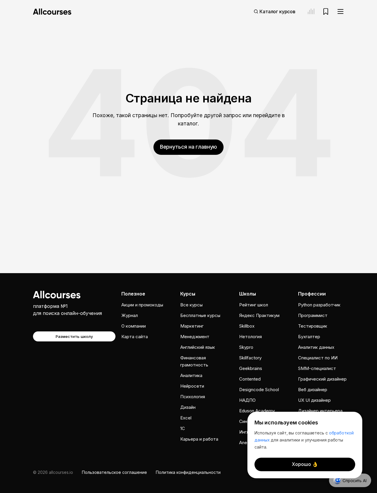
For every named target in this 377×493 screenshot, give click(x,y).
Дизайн (188, 407)
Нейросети (192, 386)
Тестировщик (312, 326)
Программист (313, 315)
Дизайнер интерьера (320, 411)
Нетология (250, 336)
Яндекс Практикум (259, 315)
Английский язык (197, 347)
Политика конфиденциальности (188, 472)
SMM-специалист (317, 368)
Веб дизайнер (312, 389)
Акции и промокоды (142, 305)
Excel (185, 418)
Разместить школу (74, 336)
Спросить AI (355, 480)
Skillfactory (250, 358)
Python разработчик (319, 305)
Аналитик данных (316, 347)
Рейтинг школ (253, 305)
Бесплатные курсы (200, 315)
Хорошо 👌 (305, 464)
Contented (250, 379)
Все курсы (191, 305)
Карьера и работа (199, 439)
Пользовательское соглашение (114, 472)
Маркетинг (192, 326)
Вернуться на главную (188, 147)
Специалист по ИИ (318, 358)
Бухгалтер (309, 336)
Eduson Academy (257, 411)
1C (182, 428)
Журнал (129, 315)
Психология (192, 396)
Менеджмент (194, 336)
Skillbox (246, 326)
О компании (133, 326)
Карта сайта (134, 336)
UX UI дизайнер (314, 400)
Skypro (246, 347)
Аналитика (191, 375)
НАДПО (247, 400)
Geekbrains (250, 368)
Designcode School (259, 389)
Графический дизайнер (322, 379)
